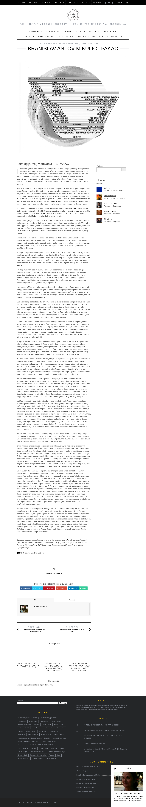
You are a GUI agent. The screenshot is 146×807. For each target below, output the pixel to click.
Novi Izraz (53, 37)
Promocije (53, 748)
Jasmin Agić (43, 731)
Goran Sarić (50, 728)
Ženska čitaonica (75, 37)
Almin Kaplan (44, 721)
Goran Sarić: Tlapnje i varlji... (86, 779)
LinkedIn (73, 588)
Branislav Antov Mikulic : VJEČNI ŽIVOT (72, 629)
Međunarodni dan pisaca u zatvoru (30, 738)
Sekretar (107, 188)
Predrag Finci (43, 748)
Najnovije (72, 600)
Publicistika (108, 31)
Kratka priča (53, 731)
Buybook (36, 724)
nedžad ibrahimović (59, 738)
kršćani (29, 287)
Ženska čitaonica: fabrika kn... (86, 791)
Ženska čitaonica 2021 (53, 758)
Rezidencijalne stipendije (56, 751)
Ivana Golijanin (31, 731)
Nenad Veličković (23, 741)
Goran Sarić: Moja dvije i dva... (86, 783)
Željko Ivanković (23, 758)
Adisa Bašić (22, 721)
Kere (74, 208)
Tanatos (54, 201)
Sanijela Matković (110, 203)
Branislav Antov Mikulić (54, 573)
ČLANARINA (59, 2)
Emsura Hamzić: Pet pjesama (128, 793)
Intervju (54, 31)
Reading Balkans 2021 (37, 751)
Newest (98, 183)
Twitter (38, 588)
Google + (62, 588)
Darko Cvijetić (46, 724)
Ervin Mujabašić (110, 196)
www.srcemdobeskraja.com (68, 540)
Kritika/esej (21, 735)
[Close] (115, 768)
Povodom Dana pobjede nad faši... (88, 775)
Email (83, 588)
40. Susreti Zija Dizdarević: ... (86, 771)
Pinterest (50, 588)
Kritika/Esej (37, 31)
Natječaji (47, 738)
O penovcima (22, 745)
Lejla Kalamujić (33, 735)
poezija (33, 748)
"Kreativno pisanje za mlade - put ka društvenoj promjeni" (37, 718)
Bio (35, 600)
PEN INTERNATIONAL (46, 745)
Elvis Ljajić (108, 219)
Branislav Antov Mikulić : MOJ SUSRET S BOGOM (35, 629)
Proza (93, 31)
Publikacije (73, 2)
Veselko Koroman (110, 211)
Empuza (75, 211)
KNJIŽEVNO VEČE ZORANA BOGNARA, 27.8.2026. (101, 725)
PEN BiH (33, 745)
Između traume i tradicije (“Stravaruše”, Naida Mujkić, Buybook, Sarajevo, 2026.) (54, 667)
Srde (34, 216)
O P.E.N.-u (46, 2)
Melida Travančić (59, 735)
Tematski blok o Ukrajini (106, 37)
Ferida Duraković (37, 728)
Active (101, 183)
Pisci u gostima (34, 37)
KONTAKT (97, 2)
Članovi (86, 2)
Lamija (43, 213)
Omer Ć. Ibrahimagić (49, 741)
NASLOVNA (33, 2)
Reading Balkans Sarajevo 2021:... (88, 787)
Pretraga (100, 166)
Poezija (80, 31)
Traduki (51, 755)
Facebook (26, 588)
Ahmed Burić (33, 721)
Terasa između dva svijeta (79, 667)
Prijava (21, 2)
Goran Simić (61, 728)
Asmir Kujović (56, 721)
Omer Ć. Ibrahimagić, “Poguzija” (95, 743)
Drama (68, 31)
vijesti (58, 755)
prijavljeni (29, 685)
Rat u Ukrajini (22, 751)
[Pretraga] (123, 169)
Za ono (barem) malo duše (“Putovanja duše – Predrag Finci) (28, 665)
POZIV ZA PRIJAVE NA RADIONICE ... (89, 767)
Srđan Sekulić (22, 755)
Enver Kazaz (58, 724)
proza (62, 748)
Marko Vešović (46, 735)
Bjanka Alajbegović (24, 724)
